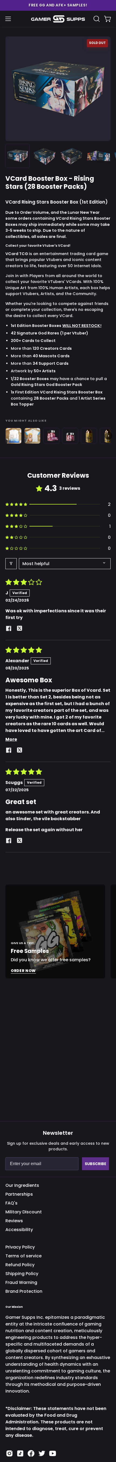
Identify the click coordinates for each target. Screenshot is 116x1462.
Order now (23, 970)
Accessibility (19, 1230)
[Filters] (11, 563)
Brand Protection (23, 1291)
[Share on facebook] (8, 629)
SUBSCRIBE (95, 1163)
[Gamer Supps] (58, 19)
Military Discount (23, 1212)
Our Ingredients (22, 1185)
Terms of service (23, 1256)
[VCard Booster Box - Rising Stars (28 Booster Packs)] (17, 156)
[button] (58, 5)
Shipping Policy (21, 1273)
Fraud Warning (21, 1282)
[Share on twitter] (19, 629)
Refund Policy (20, 1265)
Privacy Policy (20, 1247)
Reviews (14, 1221)
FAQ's (11, 1203)
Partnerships (19, 1194)
